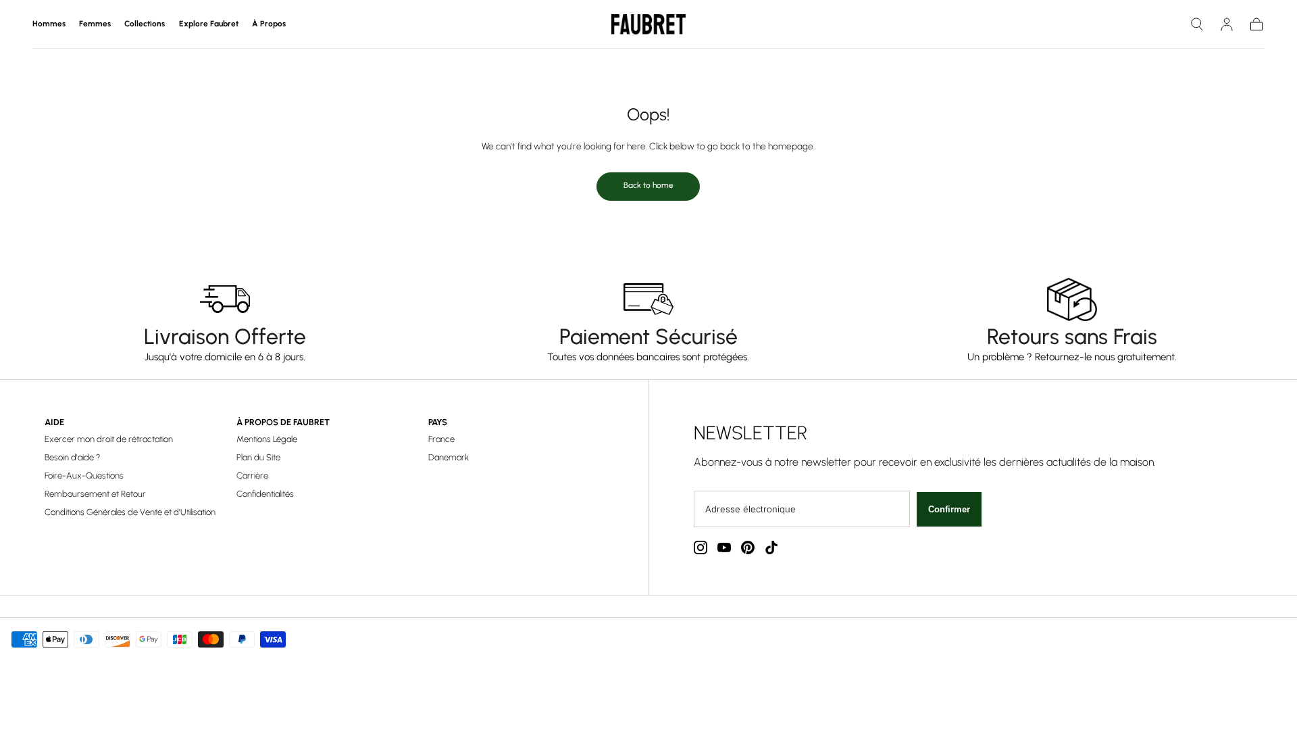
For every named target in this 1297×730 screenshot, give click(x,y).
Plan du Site (258, 457)
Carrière (252, 475)
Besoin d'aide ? (72, 457)
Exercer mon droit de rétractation (109, 439)
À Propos (269, 24)
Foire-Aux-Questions (84, 475)
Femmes (95, 24)
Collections (144, 24)
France (441, 439)
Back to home (648, 185)
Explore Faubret (208, 24)
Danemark (448, 457)
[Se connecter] (1227, 24)
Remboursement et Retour (95, 494)
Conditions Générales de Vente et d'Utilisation (130, 512)
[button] (1197, 24)
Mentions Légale (266, 439)
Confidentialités (265, 494)
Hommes (49, 24)
